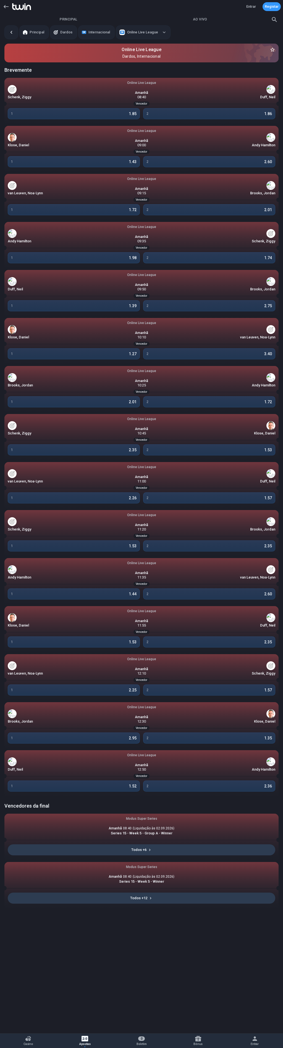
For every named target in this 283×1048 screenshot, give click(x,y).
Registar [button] (272, 6)
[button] (6, 7)
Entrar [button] (251, 6)
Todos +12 (138, 898)
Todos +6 (138, 850)
